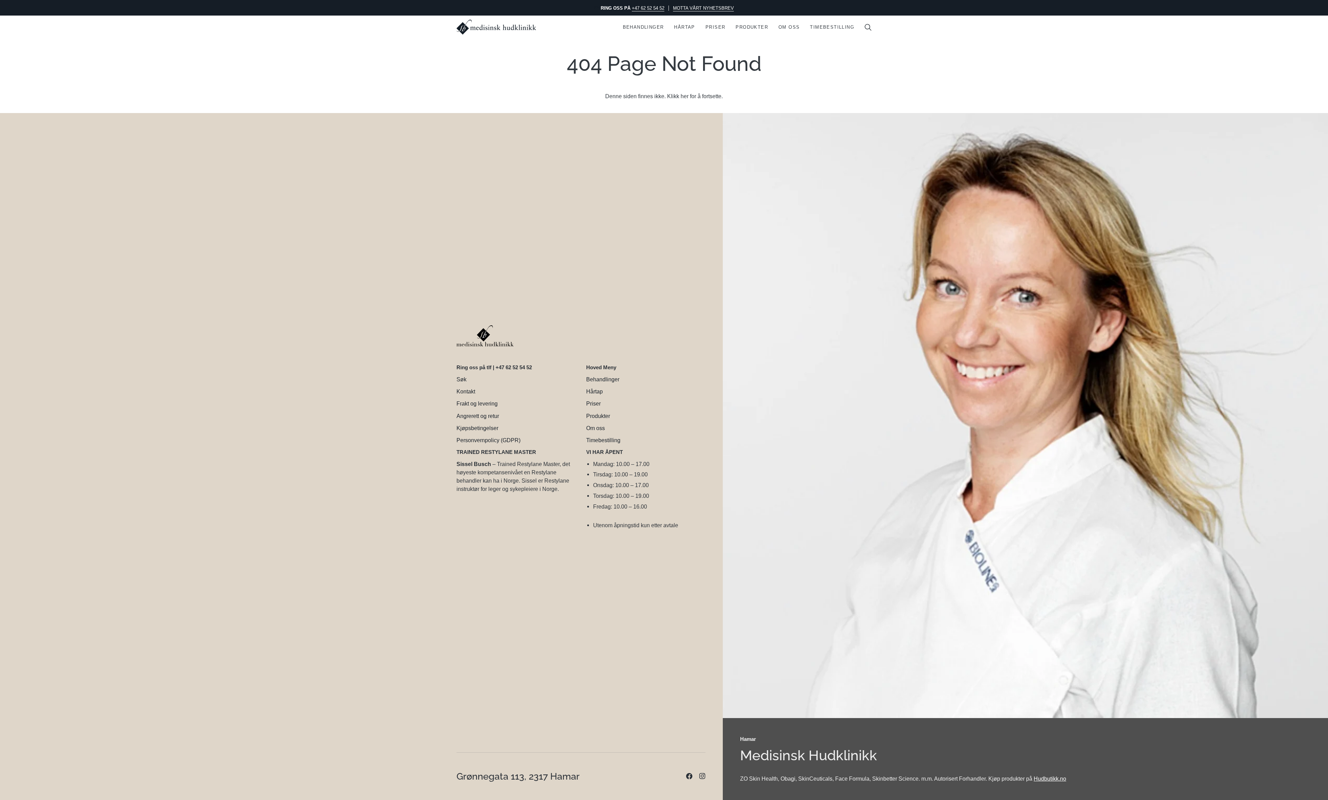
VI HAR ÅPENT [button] (604, 452)
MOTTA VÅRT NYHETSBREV (703, 8)
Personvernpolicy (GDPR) (488, 440)
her (685, 96)
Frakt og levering (477, 403)
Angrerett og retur (477, 416)
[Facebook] (689, 776)
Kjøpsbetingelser (477, 428)
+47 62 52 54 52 (648, 8)
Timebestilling (603, 440)
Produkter (598, 416)
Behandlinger (602, 379)
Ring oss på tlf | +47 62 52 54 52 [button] (494, 367)
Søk (461, 379)
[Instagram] (702, 776)
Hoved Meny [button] (601, 367)
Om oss (595, 428)
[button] (643, 27)
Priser (593, 403)
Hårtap (594, 391)
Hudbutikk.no (1050, 778)
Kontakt (465, 391)
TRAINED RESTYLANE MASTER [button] (496, 452)
